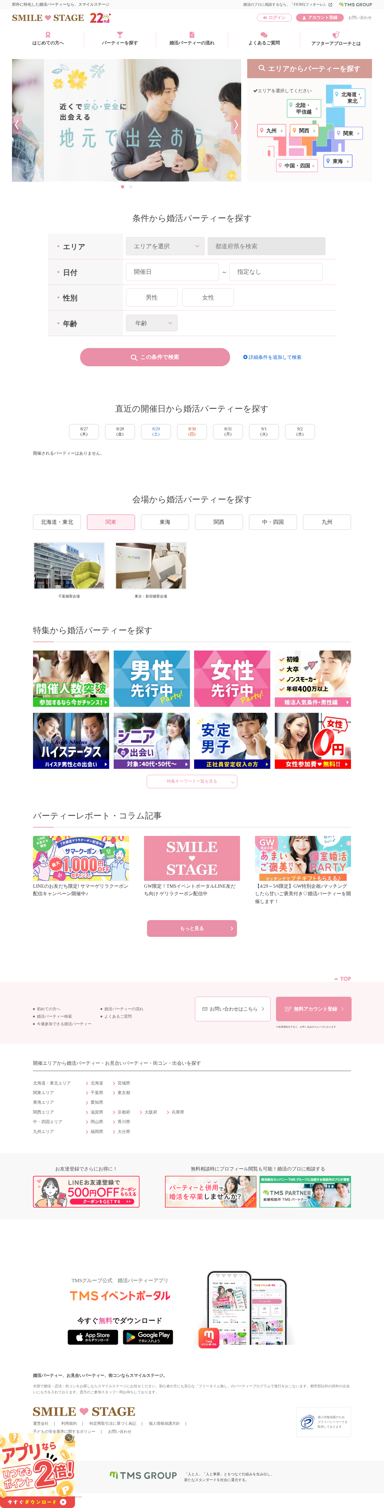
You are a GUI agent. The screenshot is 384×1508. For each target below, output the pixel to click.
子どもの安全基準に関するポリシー (64, 1431)
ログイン (277, 17)
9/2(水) (300, 431)
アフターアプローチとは (336, 43)
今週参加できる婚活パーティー (64, 1024)
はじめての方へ (48, 42)
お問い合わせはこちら (234, 1008)
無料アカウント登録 (315, 1008)
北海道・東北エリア (52, 1083)
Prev (17, 125)
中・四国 (273, 522)
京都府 (124, 1112)
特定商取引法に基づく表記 (112, 1423)
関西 (219, 522)
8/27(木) (84, 431)
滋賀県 (97, 1112)
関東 (111, 522)
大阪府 (151, 1112)
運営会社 (41, 1423)
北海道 (97, 1083)
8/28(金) (120, 431)
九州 (327, 522)
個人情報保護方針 (164, 1423)
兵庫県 (178, 1112)
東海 (165, 522)
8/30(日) (192, 431)
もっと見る (192, 928)
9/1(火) (264, 431)
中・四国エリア (47, 1122)
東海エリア (43, 1102)
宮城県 (124, 1083)
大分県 (124, 1131)
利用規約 (69, 1423)
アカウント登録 (323, 17)
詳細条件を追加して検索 (275, 357)
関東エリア (43, 1092)
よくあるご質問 (264, 42)
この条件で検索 (159, 357)
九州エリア (43, 1131)
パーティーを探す (120, 42)
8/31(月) (228, 431)
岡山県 (97, 1122)
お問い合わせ (360, 17)
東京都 (124, 1092)
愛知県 (97, 1102)
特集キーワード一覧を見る (192, 781)
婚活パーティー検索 (54, 1016)
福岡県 (97, 1131)
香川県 (124, 1122)
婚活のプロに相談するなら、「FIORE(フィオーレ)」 (287, 4)
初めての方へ (48, 1009)
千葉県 (97, 1092)
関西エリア (43, 1112)
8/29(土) (156, 431)
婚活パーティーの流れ (192, 42)
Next (236, 125)
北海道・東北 (57, 522)
